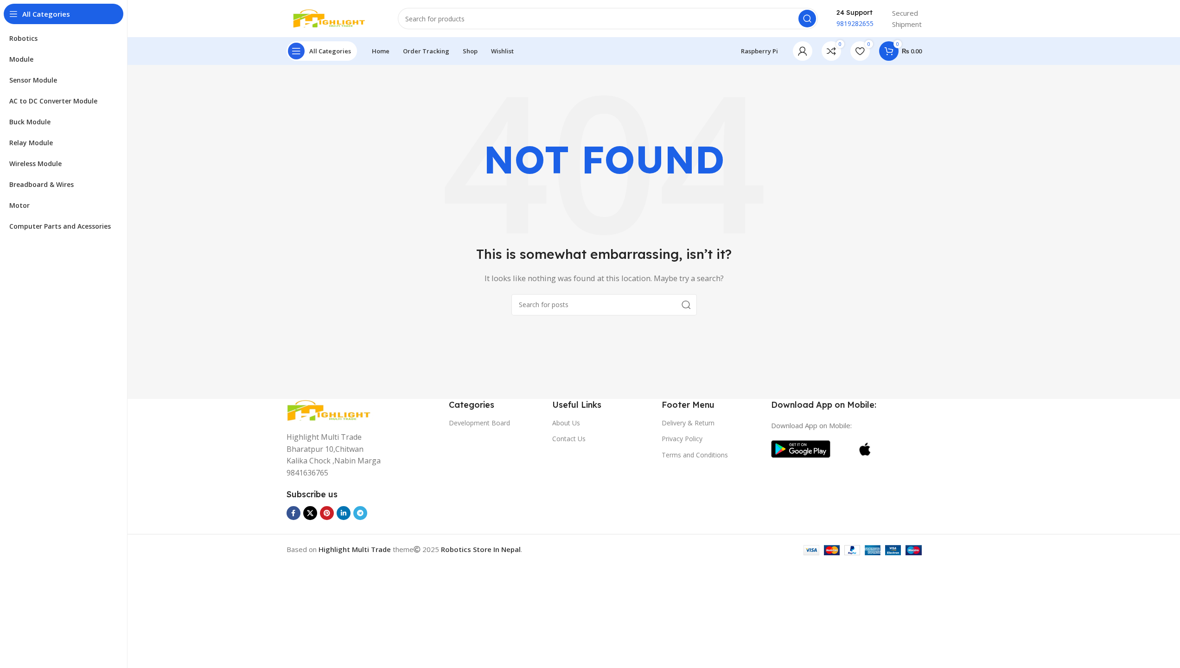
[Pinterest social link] (327, 513)
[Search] (807, 18)
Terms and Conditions (695, 454)
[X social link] (310, 513)
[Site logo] (333, 17)
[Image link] (333, 409)
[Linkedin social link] (344, 513)
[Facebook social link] (293, 513)
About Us (566, 422)
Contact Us (569, 438)
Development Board (479, 422)
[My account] (802, 51)
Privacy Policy (682, 438)
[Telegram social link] (360, 513)
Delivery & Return (688, 422)
